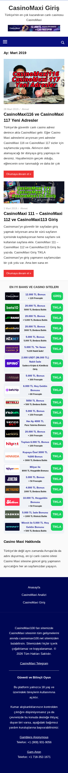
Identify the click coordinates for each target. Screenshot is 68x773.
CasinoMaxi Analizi (34, 595)
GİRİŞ (57, 296)
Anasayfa (34, 587)
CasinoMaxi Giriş (34, 7)
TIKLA (57, 307)
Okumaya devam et (17, 174)
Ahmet (25, 109)
